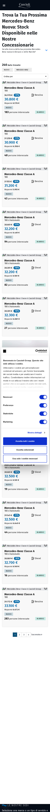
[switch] (43, 405)
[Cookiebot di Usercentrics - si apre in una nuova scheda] (35, 351)
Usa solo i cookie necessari (25, 458)
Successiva (36, 634)
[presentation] (4, 81)
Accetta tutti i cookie (25, 441)
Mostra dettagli (35, 432)
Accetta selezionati (25, 450)
